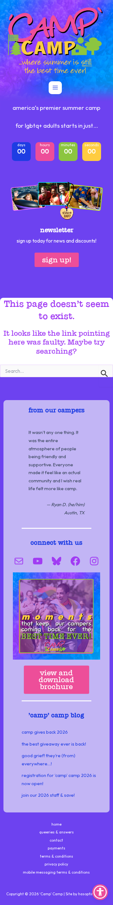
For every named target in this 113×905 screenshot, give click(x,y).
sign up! (56, 259)
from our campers (56, 410)
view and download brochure (56, 679)
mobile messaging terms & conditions (56, 872)
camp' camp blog (57, 715)
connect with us (56, 542)
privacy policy (56, 864)
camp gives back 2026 (45, 732)
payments (56, 848)
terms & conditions (56, 856)
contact (56, 840)
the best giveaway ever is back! (54, 744)
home (56, 824)
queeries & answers (56, 832)
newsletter (56, 230)
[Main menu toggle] (55, 87)
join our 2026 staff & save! (48, 795)
